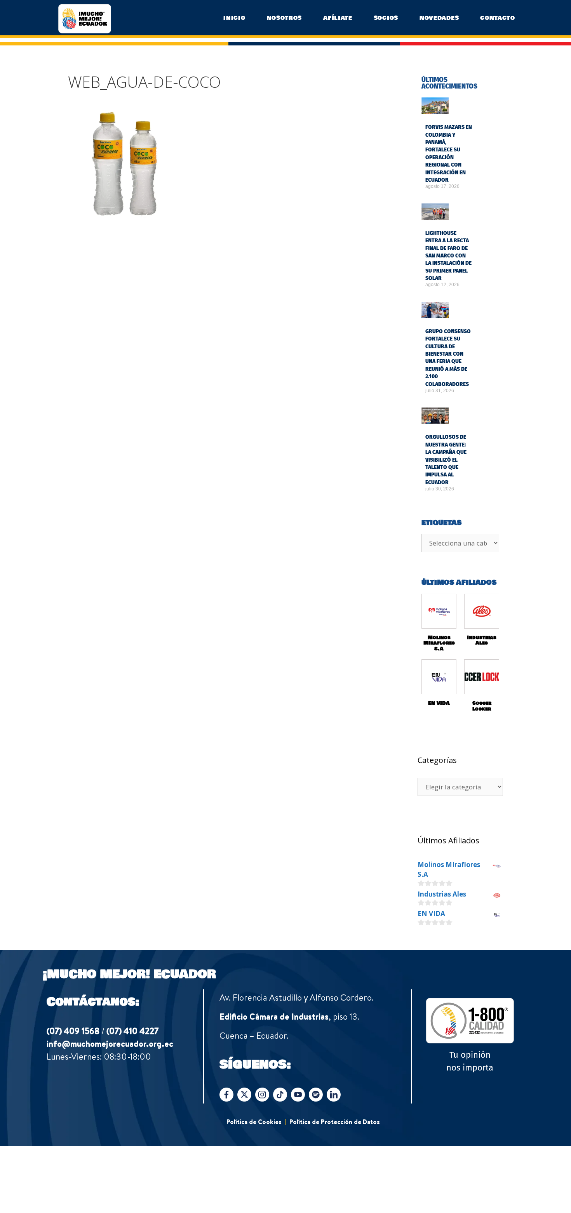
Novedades (439, 18)
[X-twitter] (244, 1095)
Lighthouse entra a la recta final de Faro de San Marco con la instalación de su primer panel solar (448, 256)
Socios (386, 18)
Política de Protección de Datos (334, 1121)
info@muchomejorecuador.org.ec (110, 1044)
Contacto (497, 18)
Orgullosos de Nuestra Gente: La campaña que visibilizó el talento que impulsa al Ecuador (446, 459)
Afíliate (337, 18)
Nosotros (284, 18)
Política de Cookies (254, 1121)
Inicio (234, 18)
